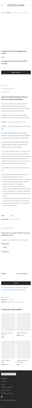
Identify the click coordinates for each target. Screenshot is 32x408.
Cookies (3, 384)
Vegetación (17, 142)
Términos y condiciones (7, 393)
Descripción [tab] (4, 85)
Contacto (3, 381)
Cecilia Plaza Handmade (10, 133)
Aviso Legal (4, 378)
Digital (8, 302)
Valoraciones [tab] (5, 92)
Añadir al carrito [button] (5, 337)
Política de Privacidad (6, 387)
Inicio (2, 12)
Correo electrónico (22, 273)
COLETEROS (8, 12)
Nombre (4, 273)
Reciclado (22, 302)
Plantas (12, 302)
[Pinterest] (7, 404)
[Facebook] (1, 404)
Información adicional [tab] (7, 88)
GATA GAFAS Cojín (22, 333)
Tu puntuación (5, 244)
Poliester (17, 302)
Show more (4, 339)
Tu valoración (5, 251)
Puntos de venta (5, 390)
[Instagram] (4, 404)
